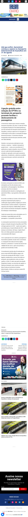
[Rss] (23, 502)
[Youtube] (20, 1)
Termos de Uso (19, 507)
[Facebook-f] (9, 1)
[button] (2, 1)
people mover (17, 333)
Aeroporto (3, 330)
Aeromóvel (4, 331)
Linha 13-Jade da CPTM (7, 333)
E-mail (2, 487)
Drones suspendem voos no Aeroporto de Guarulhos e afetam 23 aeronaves (12, 398)
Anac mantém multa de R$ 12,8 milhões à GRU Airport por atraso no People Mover (13, 417)
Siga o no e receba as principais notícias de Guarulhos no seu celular (14, 277)
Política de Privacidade (10, 507)
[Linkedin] (20, 502)
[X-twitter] (12, 1)
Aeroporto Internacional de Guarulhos (16, 331)
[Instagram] (16, 1)
